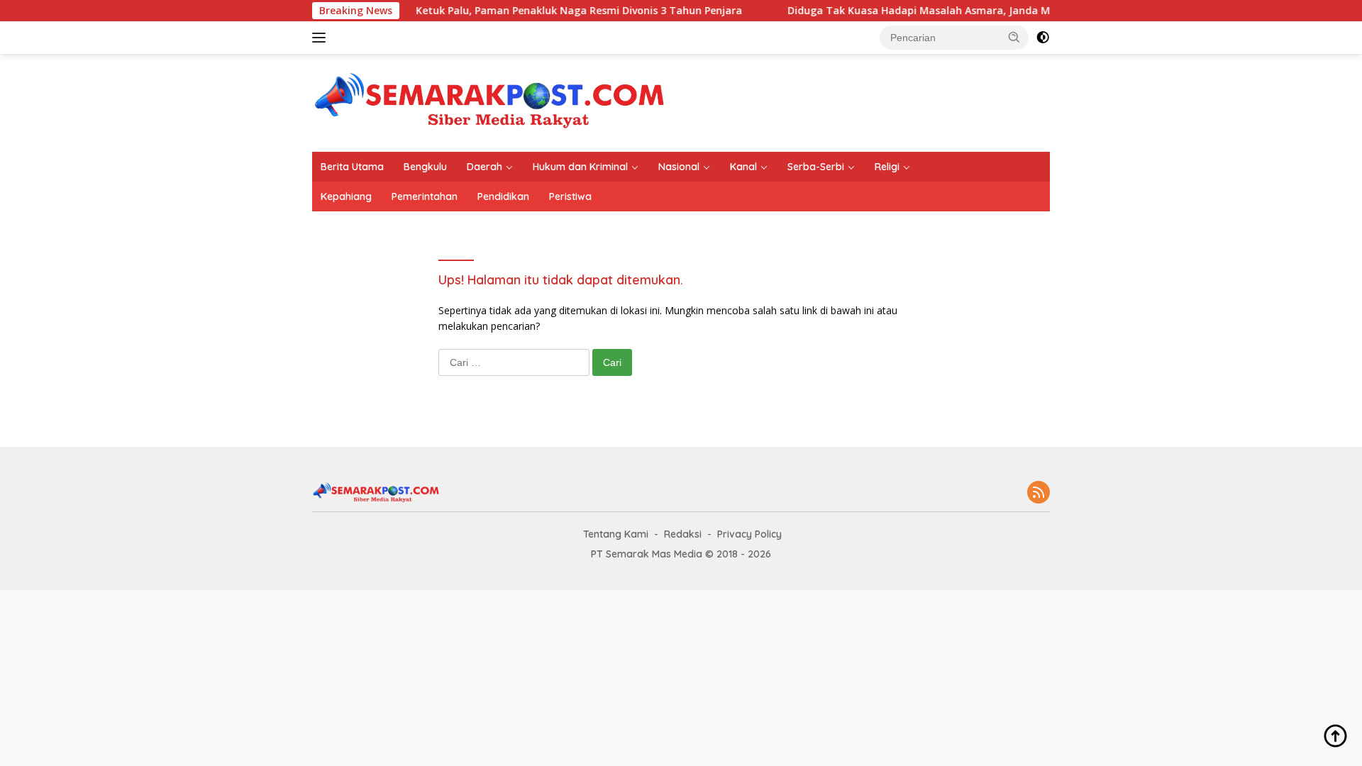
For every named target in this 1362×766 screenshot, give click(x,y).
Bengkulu (425, 166)
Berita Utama (352, 166)
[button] (1014, 37)
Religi (887, 166)
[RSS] (1038, 493)
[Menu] (321, 38)
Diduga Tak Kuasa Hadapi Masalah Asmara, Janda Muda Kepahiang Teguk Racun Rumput (994, 10)
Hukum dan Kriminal (580, 166)
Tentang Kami (615, 534)
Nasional (678, 166)
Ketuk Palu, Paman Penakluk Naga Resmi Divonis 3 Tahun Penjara (561, 10)
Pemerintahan (425, 196)
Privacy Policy (749, 534)
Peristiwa (570, 196)
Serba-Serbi (815, 166)
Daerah (484, 166)
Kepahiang (346, 196)
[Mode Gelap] (1043, 38)
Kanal (743, 166)
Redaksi (683, 534)
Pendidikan (503, 196)
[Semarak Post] (489, 102)
